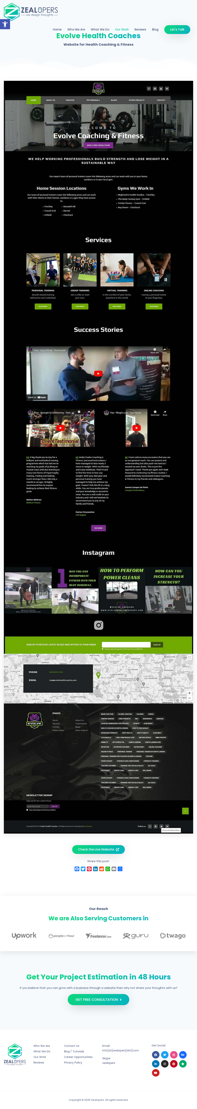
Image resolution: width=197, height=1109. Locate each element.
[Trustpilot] (183, 1064)
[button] (5, 24)
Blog (155, 29)
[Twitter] (165, 1055)
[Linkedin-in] (155, 1064)
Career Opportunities (78, 1057)
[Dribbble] (174, 1055)
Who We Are (76, 29)
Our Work (122, 29)
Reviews (140, 29)
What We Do (100, 29)
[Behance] (183, 1055)
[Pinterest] (174, 1064)
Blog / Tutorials (74, 1051)
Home (57, 29)
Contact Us (71, 1046)
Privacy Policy (73, 1062)
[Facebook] (155, 1055)
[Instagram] (165, 1064)
